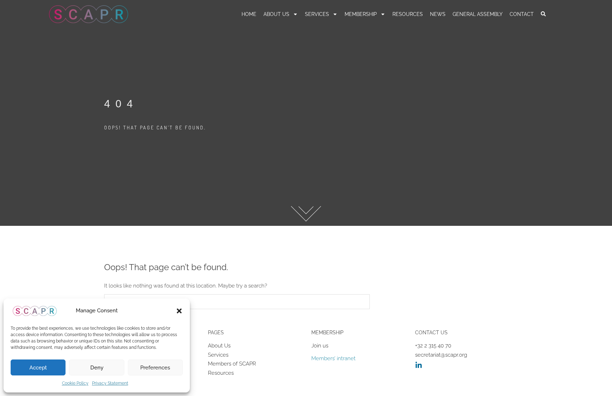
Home (249, 14)
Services (317, 14)
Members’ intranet (333, 358)
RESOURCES (407, 14)
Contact (522, 14)
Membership (361, 14)
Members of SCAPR (232, 364)
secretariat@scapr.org (441, 355)
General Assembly (478, 14)
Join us (319, 345)
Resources (221, 373)
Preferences (155, 367)
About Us (219, 345)
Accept (38, 367)
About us (276, 14)
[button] (179, 310)
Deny (96, 367)
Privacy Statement (110, 383)
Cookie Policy (75, 383)
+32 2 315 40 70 (433, 345)
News (438, 14)
